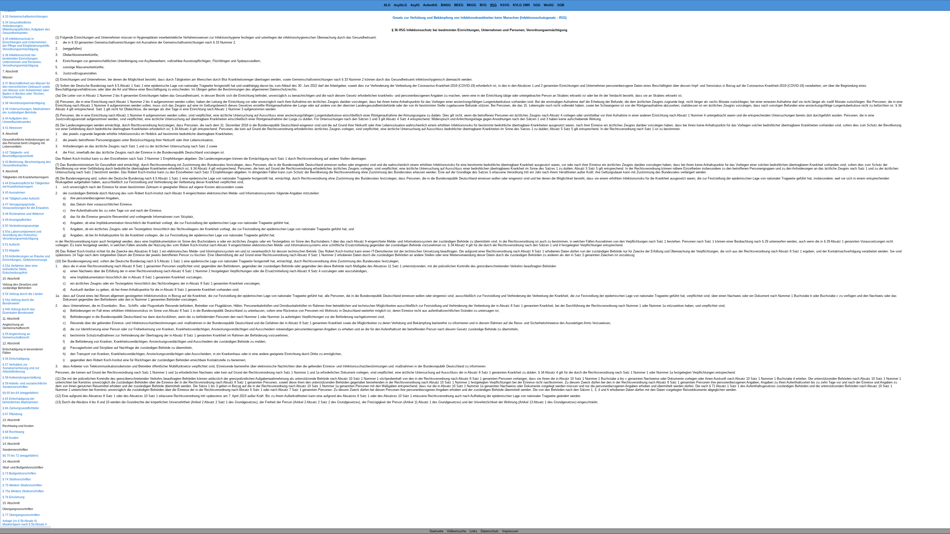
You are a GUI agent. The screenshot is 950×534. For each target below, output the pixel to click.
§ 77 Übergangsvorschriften (21, 515)
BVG (483, 5)
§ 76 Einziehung (13, 497)
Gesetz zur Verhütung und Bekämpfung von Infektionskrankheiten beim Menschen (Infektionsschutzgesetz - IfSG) (480, 18)
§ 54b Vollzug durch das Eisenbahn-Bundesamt (18, 311)
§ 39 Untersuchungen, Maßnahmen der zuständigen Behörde (26, 110)
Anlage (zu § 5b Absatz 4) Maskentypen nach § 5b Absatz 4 (24, 522)
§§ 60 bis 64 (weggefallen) (20, 393)
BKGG (471, 5)
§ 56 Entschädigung (15, 358)
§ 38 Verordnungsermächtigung (23, 103)
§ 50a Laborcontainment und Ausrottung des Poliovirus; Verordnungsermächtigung (21, 235)
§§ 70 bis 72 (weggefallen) (20, 455)
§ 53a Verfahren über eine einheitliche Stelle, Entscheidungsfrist (20, 269)
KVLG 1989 (521, 5)
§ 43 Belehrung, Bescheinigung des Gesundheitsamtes (26, 163)
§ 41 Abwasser (12, 128)
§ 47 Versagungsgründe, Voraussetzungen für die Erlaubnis (25, 206)
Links (473, 531)
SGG (536, 5)
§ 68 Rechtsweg (13, 432)
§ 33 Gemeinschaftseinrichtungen (25, 16)
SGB (560, 5)
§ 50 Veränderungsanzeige (20, 225)
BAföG (446, 5)
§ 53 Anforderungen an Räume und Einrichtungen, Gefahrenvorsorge (26, 258)
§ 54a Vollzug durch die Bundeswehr (18, 301)
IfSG (493, 5)
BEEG (458, 5)
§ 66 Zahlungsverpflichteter (20, 408)
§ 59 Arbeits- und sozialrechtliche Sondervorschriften (24, 385)
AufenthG (430, 5)
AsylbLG (400, 5)
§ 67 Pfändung (12, 414)
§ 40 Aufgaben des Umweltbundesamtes (16, 120)
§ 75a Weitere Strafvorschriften (23, 491)
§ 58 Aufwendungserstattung (21, 377)
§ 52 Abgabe (11, 250)
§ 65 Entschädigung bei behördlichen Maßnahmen (20, 400)
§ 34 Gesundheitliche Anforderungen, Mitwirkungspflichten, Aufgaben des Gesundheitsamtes (26, 28)
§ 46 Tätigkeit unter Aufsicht (20, 198)
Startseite (436, 531)
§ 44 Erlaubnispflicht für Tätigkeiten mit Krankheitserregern (26, 184)
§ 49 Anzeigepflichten (16, 220)
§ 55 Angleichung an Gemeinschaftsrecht (16, 335)
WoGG (549, 5)
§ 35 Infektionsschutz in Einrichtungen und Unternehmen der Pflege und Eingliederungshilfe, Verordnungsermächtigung (26, 44)
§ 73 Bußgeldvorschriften (19, 473)
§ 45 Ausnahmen (13, 192)
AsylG (415, 5)
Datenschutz (490, 531)
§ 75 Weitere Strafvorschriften (22, 485)
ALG (387, 5)
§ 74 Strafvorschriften (16, 479)
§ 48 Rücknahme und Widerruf (23, 214)
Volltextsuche (456, 531)
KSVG (504, 5)
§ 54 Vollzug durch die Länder (22, 294)
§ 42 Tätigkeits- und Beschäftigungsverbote (17, 154)
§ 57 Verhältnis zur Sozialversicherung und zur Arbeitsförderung (20, 368)
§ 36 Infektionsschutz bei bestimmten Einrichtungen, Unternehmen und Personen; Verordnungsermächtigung (22, 60)
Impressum (510, 531)
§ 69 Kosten (10, 438)
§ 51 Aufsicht (11, 244)
